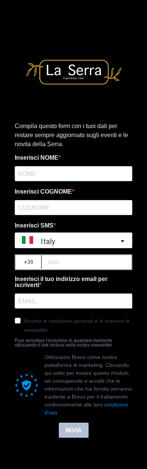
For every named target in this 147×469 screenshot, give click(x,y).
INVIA (74, 430)
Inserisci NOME (36, 158)
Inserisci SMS (34, 226)
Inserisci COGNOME (43, 192)
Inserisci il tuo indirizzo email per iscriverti (61, 282)
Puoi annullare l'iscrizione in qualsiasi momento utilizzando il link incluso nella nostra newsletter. (64, 342)
